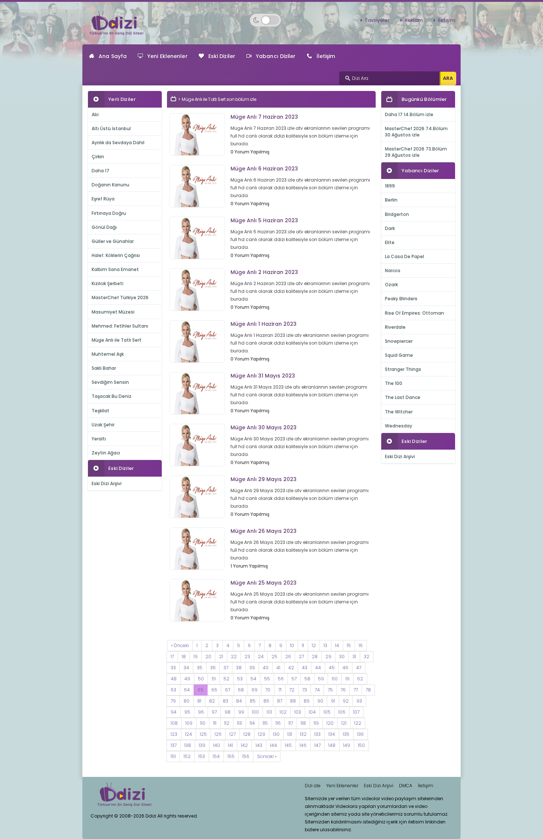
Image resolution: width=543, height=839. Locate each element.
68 (241, 690)
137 (174, 745)
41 (278, 667)
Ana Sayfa (113, 56)
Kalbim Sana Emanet (115, 269)
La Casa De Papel (404, 256)
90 (320, 701)
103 (297, 712)
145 (288, 745)
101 (269, 712)
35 (199, 667)
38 (239, 667)
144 (273, 745)
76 (343, 690)
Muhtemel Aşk (108, 354)
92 (346, 701)
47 (358, 667)
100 (255, 712)
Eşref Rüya (103, 199)
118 (303, 723)
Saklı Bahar (104, 368)
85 (253, 701)
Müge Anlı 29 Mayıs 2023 (263, 479)
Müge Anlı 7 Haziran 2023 (264, 117)
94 (174, 712)
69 (254, 690)
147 (317, 745)
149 (346, 745)
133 (317, 734)
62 (360, 679)
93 (359, 701)
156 (245, 756)
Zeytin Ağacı (106, 453)
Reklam (413, 20)
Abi (95, 114)
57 (294, 679)
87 (279, 701)
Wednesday (398, 426)
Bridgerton (397, 214)
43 (304, 667)
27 (301, 656)
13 (325, 645)
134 (331, 734)
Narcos (392, 270)
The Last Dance (402, 397)
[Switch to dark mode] (265, 20)
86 (266, 701)
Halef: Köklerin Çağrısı (116, 255)
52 (226, 679)
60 (335, 679)
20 (208, 656)
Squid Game (399, 355)
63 (173, 690)
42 (291, 667)
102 (283, 712)
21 (221, 656)
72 (291, 690)
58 (307, 679)
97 (214, 712)
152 (187, 756)
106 (341, 712)
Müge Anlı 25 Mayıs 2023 (263, 582)
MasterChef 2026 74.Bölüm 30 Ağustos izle (416, 131)
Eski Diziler (221, 56)
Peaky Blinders (401, 298)
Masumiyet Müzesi (113, 312)
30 (342, 656)
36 (213, 667)
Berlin (391, 200)
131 (289, 734)
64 (187, 690)
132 (303, 734)
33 (173, 667)
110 (202, 723)
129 (261, 734)
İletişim (446, 20)
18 (184, 656)
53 (240, 679)
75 (330, 690)
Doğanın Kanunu (110, 185)
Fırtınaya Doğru (109, 213)
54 (253, 679)
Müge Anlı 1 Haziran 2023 (263, 324)
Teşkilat (100, 410)
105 (327, 712)
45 (332, 667)
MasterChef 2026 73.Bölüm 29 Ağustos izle (416, 152)
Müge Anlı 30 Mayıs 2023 (263, 427)
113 (239, 723)
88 (293, 701)
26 (288, 656)
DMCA (405, 785)
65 (201, 690)
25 (274, 656)
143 (259, 745)
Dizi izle (313, 785)
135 (346, 734)
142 (244, 745)
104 (312, 712)
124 (188, 734)
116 (278, 723)
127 (232, 734)
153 (201, 756)
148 (331, 745)
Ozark (391, 284)
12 (314, 645)
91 (333, 701)
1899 (390, 186)
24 (261, 656)
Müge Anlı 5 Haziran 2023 (264, 220)
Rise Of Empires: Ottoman (414, 313)
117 (290, 723)
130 (276, 734)
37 (225, 667)
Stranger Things (403, 369)
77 (356, 690)
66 (214, 690)
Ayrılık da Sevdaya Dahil (118, 142)
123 (174, 734)
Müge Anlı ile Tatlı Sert (116, 340)
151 (173, 756)
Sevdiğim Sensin (110, 382)
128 (246, 734)
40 (266, 667)
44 (318, 667)
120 (330, 723)
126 (218, 734)
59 (321, 679)
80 (186, 701)
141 (230, 745)
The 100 (393, 383)
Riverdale (395, 327)
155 (231, 756)
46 (345, 667)
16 (361, 645)
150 (361, 745)
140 (216, 745)
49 (187, 679)
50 (201, 679)
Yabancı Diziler (276, 56)
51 (214, 679)
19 (196, 656)
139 (202, 745)
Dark (390, 228)
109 (188, 723)
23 (247, 656)
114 (252, 723)
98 (227, 712)
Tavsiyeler (377, 20)
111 (214, 723)
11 (303, 645)
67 (227, 690)
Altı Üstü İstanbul (111, 128)
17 (172, 656)
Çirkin (98, 156)
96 (201, 712)
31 (354, 656)
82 (212, 701)
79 (173, 701)
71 (279, 690)
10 (292, 645)
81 (199, 701)
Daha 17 (100, 171)
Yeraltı (99, 439)
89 (307, 701)
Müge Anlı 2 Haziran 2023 (264, 272)
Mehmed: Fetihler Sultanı (120, 326)
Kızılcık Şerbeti (107, 283)
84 (239, 701)
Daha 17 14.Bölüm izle (409, 114)
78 (368, 690)
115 (265, 723)
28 (315, 656)
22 (234, 656)
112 (226, 723)
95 (187, 712)
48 (174, 679)
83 (225, 701)
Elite (390, 242)
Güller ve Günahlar (113, 241)
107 (356, 712)
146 (303, 745)
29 (328, 656)
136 (360, 734)
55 (267, 679)
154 (216, 756)
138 (187, 745)
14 (337, 645)
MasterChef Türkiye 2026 (120, 297)
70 (267, 690)
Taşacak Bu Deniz (112, 396)
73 (304, 690)
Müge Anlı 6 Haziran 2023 (264, 168)
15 (349, 645)
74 (317, 690)
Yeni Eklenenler (167, 56)
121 (343, 723)
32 (366, 656)
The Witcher (399, 412)
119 (316, 723)
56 (281, 679)
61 (347, 679)
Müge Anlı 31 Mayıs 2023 (262, 375)
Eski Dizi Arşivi (107, 483)
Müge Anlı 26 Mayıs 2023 (263, 531)
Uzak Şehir (103, 425)
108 (174, 723)
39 (252, 667)
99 (241, 712)
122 (357, 723)
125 (203, 734)
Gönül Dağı (104, 227)
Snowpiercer (399, 341)
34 (186, 667)
